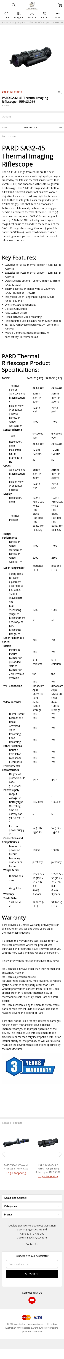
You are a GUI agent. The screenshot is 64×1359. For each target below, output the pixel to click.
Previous (3, 1154)
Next (60, 1154)
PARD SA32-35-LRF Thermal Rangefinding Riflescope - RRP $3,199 (48, 1169)
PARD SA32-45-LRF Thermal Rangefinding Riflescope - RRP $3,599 (16, 1169)
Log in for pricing (12, 91)
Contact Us (32, 1244)
